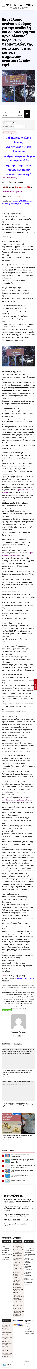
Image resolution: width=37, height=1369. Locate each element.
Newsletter (35, 684)
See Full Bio (17, 1036)
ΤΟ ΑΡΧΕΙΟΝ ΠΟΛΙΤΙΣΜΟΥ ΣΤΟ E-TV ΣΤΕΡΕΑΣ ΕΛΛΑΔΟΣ (18, 1275)
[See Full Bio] (23, 1036)
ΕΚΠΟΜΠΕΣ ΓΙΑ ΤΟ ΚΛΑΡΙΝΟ (7, 1337)
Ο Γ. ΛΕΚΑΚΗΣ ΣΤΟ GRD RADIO (7, 1349)
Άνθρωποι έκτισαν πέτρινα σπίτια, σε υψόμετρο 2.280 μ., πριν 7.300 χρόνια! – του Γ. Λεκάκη (18, 1208)
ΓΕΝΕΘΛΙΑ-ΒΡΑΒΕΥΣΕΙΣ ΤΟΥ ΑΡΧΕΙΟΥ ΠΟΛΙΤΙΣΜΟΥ (28, 1260)
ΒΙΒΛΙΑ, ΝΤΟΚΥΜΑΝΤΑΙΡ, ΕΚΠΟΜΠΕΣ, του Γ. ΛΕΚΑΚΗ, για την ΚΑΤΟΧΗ (28, 1281)
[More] (27, 114)
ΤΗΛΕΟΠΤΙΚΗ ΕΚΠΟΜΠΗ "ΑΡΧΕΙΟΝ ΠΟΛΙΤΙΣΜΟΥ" (16, 1282)
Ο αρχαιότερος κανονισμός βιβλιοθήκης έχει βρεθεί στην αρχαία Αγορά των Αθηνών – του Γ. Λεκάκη (19, 1201)
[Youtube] (30, 1323)
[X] (28, 1323)
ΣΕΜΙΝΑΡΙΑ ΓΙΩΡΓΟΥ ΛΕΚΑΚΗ (29, 1255)
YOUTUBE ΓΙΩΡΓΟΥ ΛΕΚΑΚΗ (18, 1258)
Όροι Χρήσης (27, 1326)
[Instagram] (27, 1323)
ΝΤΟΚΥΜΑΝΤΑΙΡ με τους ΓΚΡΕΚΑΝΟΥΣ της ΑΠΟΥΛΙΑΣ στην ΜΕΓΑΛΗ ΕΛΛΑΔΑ (18, 1306)
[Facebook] (25, 1323)
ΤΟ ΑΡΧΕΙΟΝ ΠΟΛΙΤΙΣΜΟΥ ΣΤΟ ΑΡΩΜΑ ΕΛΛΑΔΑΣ (17, 1253)
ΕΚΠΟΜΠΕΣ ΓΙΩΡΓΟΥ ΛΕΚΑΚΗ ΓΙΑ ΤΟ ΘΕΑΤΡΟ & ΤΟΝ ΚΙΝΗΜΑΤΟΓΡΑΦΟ (18, 1313)
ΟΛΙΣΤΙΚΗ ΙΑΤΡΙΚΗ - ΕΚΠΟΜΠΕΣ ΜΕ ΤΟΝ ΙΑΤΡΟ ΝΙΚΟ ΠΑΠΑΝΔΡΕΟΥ (7, 1344)
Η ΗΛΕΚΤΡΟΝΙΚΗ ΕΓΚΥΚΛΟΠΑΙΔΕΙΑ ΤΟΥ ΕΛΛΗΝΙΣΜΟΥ (18, 8)
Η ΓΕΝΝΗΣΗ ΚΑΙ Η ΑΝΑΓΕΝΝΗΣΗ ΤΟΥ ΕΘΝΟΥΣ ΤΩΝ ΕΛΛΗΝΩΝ (18, 1290)
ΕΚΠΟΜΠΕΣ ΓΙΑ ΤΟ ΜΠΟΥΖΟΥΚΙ (7, 1333)
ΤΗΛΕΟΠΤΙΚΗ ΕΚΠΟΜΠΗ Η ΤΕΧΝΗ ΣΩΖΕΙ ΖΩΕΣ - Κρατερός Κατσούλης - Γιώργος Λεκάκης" (18, 1298)
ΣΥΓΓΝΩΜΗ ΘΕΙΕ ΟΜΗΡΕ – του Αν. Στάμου (18, 1220)
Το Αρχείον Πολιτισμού (30, 1333)
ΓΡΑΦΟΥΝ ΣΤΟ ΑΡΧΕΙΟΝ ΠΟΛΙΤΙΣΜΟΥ (28, 1273)
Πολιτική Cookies (29, 1329)
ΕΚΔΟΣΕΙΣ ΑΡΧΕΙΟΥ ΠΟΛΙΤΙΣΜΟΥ (29, 1251)
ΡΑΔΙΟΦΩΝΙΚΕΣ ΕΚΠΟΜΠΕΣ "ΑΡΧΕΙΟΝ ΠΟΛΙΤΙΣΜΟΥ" (6, 1328)
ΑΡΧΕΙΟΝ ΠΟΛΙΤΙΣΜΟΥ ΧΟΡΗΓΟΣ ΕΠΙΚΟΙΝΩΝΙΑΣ (28, 1267)
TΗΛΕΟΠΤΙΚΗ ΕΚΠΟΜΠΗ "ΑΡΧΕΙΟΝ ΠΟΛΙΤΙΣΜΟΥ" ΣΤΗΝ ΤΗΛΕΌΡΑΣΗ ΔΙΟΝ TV (18, 1266)
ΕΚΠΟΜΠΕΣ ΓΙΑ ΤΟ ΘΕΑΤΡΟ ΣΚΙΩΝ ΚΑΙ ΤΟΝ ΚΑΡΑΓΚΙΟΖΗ (7, 1355)
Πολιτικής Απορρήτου (29, 1331)
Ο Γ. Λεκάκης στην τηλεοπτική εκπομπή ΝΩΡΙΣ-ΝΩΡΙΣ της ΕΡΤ (18, 1247)
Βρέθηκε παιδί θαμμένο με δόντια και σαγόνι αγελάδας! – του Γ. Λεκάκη (16, 1215)
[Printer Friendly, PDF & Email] (7, 1011)
